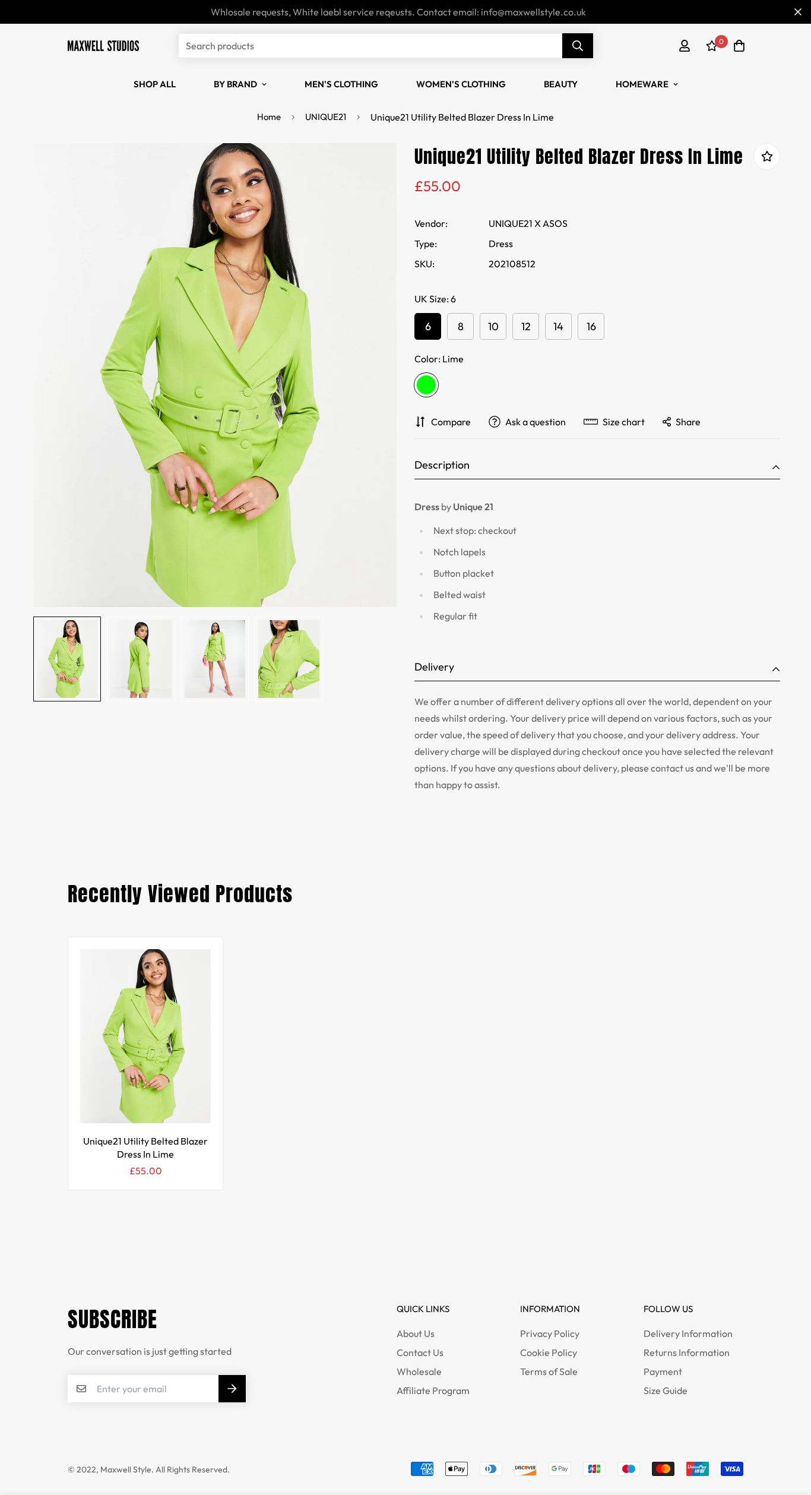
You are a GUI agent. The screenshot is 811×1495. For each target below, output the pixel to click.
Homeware (642, 84)
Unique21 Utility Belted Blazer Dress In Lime (145, 1147)
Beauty (561, 84)
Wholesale (419, 1371)
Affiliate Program (433, 1390)
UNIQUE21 (325, 116)
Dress (501, 243)
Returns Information (687, 1352)
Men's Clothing (341, 84)
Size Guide (666, 1390)
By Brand (235, 84)
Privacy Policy (549, 1333)
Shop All (155, 84)
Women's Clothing (461, 84)
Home (269, 116)
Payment (663, 1371)
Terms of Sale (549, 1371)
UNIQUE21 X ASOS (528, 223)
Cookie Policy (548, 1352)
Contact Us (420, 1352)
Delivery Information (688, 1333)
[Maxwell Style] (103, 45)
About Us (416, 1333)
